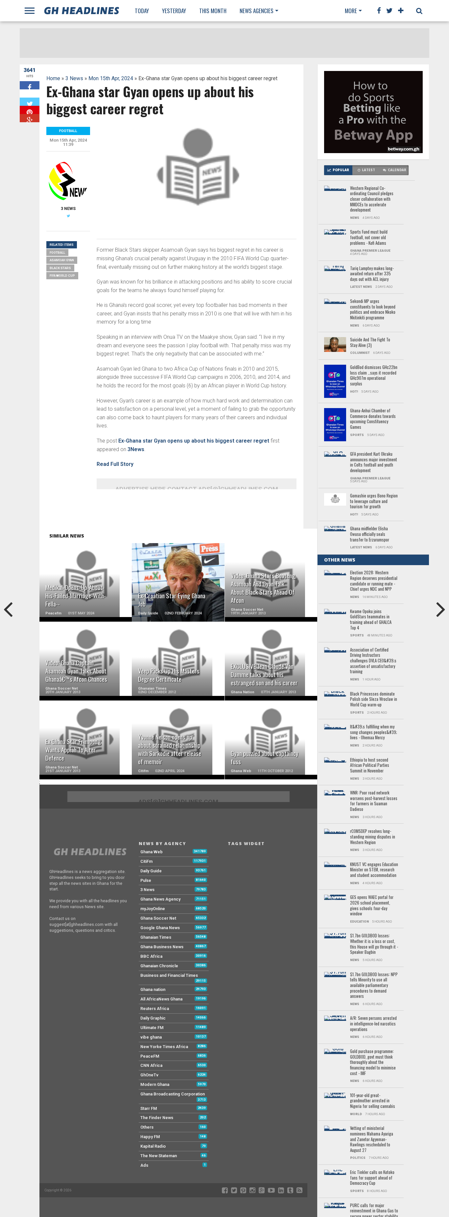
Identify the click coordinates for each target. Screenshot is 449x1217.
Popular (341, 170)
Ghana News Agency (160, 899)
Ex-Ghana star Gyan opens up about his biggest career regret (193, 441)
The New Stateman (158, 1155)
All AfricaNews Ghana (161, 999)
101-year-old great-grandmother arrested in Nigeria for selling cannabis (372, 1101)
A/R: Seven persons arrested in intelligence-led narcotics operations (373, 1024)
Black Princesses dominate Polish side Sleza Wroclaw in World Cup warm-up (373, 699)
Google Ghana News (160, 927)
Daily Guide (151, 870)
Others (147, 1127)
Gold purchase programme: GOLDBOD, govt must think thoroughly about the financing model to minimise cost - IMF (373, 1062)
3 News (74, 78)
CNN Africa (151, 1065)
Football (57, 252)
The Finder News (156, 1117)
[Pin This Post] (29, 110)
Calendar (397, 170)
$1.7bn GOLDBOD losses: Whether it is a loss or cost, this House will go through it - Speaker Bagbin (374, 944)
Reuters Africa (154, 1008)
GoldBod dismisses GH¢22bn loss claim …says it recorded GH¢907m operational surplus (373, 376)
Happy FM (150, 1136)
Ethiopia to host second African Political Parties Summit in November (369, 765)
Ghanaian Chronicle (159, 965)
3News (136, 449)
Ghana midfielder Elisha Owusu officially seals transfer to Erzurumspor (369, 534)
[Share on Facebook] (29, 85)
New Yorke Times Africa (164, 1046)
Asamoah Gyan (62, 260)
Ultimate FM (152, 1027)
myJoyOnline (152, 908)
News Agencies (256, 11)
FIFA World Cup (62, 275)
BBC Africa (151, 956)
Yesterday (174, 11)
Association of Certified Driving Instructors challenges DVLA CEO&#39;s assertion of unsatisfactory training (373, 661)
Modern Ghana (154, 1084)
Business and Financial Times (169, 975)
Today (142, 11)
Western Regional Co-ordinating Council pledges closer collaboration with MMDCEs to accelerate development (371, 199)
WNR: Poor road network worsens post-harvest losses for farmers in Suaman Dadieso (373, 801)
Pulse (145, 880)
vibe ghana (151, 1037)
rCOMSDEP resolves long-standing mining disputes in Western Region (372, 837)
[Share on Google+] (29, 118)
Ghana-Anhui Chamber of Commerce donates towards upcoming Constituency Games (373, 419)
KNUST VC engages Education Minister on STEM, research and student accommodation (374, 870)
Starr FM (148, 1108)
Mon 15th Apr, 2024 (110, 78)
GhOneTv (149, 1074)
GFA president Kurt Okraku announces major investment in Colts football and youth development (373, 462)
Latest (368, 170)
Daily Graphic (153, 1018)
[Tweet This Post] (29, 102)
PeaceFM (149, 1056)
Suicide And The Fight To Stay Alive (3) (370, 342)
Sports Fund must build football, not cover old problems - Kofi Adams (369, 237)
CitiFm (146, 861)
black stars (60, 268)
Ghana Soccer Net (158, 918)
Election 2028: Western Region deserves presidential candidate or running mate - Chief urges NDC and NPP (373, 581)
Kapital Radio (153, 1146)
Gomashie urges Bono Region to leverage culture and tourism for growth (374, 501)
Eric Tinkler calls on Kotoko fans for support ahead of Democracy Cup (372, 1178)
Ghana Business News (161, 946)
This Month (212, 11)
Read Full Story (115, 464)
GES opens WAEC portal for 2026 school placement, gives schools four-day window (371, 906)
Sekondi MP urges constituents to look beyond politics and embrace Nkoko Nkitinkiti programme (372, 310)
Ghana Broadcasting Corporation (172, 1093)
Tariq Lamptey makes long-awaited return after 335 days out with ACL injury (372, 274)
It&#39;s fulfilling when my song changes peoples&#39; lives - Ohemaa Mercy (373, 732)
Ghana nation (152, 989)
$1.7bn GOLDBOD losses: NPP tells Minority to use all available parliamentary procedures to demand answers (374, 985)
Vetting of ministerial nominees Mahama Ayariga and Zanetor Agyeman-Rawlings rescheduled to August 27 (371, 1139)
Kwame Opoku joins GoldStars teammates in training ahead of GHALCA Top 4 (370, 620)
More (351, 11)
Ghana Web (151, 851)
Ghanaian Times (155, 937)
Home (53, 78)
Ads (144, 1165)
